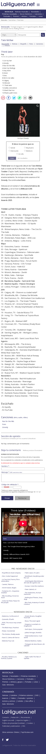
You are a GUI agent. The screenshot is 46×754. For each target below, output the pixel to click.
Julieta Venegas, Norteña (33, 633)
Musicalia (4, 20)
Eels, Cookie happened (10, 576)
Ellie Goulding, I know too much (10, 596)
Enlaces (7, 45)
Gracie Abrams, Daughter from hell (33, 617)
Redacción (15, 717)
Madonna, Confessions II (10, 616)
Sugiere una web (8, 720)
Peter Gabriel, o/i (30, 589)
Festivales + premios (25, 698)
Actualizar (32, 438)
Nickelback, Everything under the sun (34, 577)
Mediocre (29, 151)
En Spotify (6, 407)
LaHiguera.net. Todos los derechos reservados (19, 745)
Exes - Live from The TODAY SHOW (15, 543)
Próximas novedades (9, 14)
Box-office (29, 701)
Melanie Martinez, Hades (33, 641)
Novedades (35, 12)
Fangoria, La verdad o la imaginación (32, 625)
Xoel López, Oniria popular (34, 629)
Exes (23, 180)
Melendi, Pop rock (8, 641)
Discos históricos (26, 14)
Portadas (32, 16)
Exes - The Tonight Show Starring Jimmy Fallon (19, 546)
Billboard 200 (26, 189)
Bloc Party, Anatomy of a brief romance (34, 603)
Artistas (24, 16)
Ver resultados (22, 158)
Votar (12, 158)
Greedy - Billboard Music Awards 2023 (16, 554)
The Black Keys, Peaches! (10, 628)
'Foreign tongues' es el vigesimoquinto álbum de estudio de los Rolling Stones (22, 28)
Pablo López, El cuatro (32, 573)
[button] (38, 5)
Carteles (20, 701)
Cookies (30, 723)
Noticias (14, 44)
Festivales (6, 16)
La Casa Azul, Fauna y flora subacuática (10, 580)
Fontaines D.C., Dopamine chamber (10, 592)
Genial (13, 148)
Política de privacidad (9, 723)
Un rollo (21, 154)
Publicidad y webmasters (11, 726)
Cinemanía (8, 691)
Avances (5, 698)
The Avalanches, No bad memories (32, 593)
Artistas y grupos (16, 682)
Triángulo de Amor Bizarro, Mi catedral (34, 645)
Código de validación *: (10, 484)
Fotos (31, 44)
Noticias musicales (21, 12)
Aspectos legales (22, 720)
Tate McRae (12, 20)
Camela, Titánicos (8, 584)
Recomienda (25, 717)
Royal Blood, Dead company (11, 573)
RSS (23, 726)
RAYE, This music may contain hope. (11, 623)
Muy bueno (30, 148)
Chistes (16, 732)
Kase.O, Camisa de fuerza (10, 637)
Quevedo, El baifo (8, 619)
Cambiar (21, 723)
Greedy (4, 180)
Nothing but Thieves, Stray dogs (33, 598)
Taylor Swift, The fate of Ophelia (32, 657)
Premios (16, 16)
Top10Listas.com (27, 732)
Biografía (23, 44)
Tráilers (13, 698)
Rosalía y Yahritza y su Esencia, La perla (9, 657)
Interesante (14, 151)
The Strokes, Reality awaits (11, 634)
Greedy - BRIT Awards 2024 (12, 558)
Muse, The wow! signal (32, 621)
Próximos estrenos (26, 695)
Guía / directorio (8, 685)
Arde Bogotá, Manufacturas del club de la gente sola (33, 582)
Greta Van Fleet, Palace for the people (10, 601)
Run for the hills (8, 421)
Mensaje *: (11, 472)
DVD (37, 695)
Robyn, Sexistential (8, 631)
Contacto (5, 717)
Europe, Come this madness (34, 586)
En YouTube (7, 410)
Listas (40, 16)
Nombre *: (5, 466)
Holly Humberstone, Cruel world (33, 636)
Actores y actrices (8, 701)
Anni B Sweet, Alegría (9, 588)
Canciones (38, 14)
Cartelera (13, 695)
